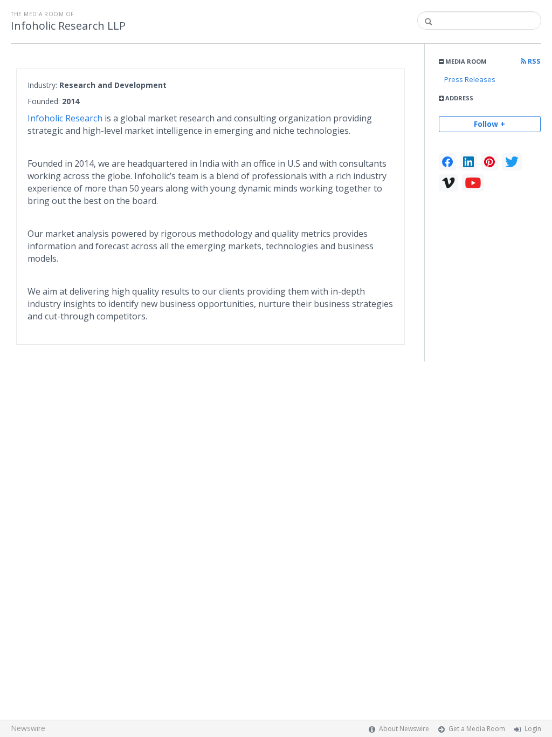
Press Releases (469, 79)
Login (533, 728)
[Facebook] (447, 161)
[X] (512, 161)
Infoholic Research (66, 118)
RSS (533, 61)
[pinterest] (489, 161)
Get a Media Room (476, 728)
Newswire (28, 728)
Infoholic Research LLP (68, 26)
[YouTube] (473, 183)
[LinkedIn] (468, 161)
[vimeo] (448, 183)
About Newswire (404, 728)
